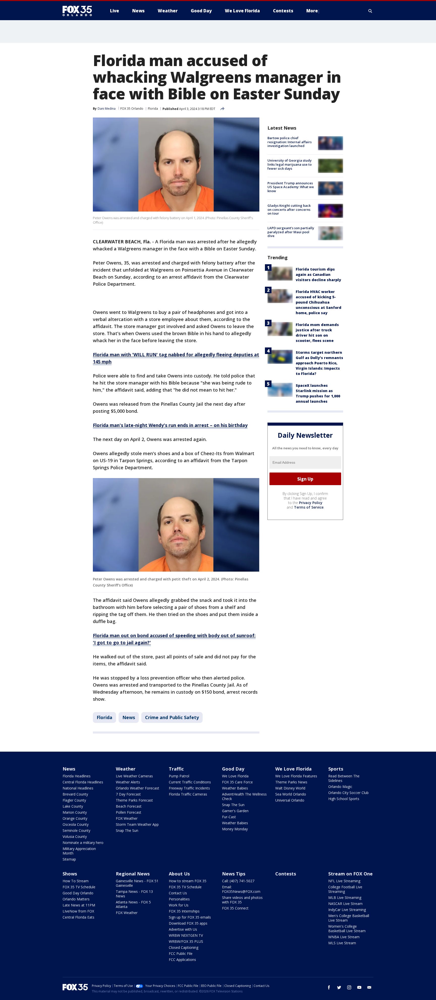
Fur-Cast (229, 816)
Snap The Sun (127, 830)
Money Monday (235, 829)
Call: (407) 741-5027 (238, 880)
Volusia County (75, 836)
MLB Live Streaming (344, 897)
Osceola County (76, 824)
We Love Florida (235, 776)
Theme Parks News (291, 782)
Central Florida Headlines (83, 782)
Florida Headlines (77, 776)
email (369, 987)
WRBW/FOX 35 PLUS (186, 941)
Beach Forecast (129, 806)
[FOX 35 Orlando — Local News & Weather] (79, 11)
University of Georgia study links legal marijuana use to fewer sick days (289, 164)
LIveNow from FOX (78, 911)
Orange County (75, 818)
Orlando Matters (76, 899)
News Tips (233, 874)
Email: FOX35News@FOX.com (241, 889)
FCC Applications (182, 959)
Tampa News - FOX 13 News (134, 893)
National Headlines (78, 788)
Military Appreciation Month (79, 851)
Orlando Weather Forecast (137, 788)
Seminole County (76, 830)
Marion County (75, 812)
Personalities (179, 899)
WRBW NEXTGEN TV (186, 935)
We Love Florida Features (296, 776)
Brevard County (75, 794)
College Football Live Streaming (345, 889)
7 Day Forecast (128, 794)
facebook (329, 987)
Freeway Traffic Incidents (189, 788)
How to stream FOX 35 (187, 880)
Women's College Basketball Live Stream (347, 928)
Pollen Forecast (128, 812)
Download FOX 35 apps (188, 923)
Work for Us (178, 905)
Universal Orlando (289, 800)
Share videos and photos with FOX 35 (242, 899)
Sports (335, 769)
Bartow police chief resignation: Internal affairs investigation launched (289, 142)
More (312, 11)
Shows (70, 874)
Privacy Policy (310, 502)
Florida (153, 108)
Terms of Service (308, 507)
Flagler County (74, 800)
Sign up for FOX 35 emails (190, 917)
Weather (125, 769)
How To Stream (76, 880)
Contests (285, 874)
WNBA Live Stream (344, 936)
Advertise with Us (183, 929)
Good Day (233, 769)
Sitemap (69, 859)
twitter (339, 987)
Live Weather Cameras (134, 776)
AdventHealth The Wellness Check (244, 796)
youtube (359, 987)
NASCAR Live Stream (345, 903)
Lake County (73, 806)
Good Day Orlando (78, 893)
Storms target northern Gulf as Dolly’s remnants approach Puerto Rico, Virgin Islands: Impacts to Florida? (319, 363)
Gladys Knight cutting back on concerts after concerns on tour (289, 209)
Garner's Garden (235, 810)
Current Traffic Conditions (190, 782)
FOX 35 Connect (235, 908)
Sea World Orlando (290, 794)
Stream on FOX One (350, 874)
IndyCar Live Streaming (347, 909)
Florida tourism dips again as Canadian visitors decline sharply (318, 274)
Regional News (133, 874)
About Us (179, 874)
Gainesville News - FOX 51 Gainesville (137, 883)
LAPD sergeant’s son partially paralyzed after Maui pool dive (290, 232)
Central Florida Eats (78, 917)
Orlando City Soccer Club (348, 792)
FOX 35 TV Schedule (79, 887)
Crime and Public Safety (172, 717)
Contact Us (178, 893)
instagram (349, 987)
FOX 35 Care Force (237, 782)
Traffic (176, 769)
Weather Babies (235, 788)
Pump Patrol (179, 776)
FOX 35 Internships (184, 911)
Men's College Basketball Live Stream (348, 918)
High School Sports (343, 798)
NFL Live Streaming (344, 880)
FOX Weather (127, 818)
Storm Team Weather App (137, 824)
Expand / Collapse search (370, 11)
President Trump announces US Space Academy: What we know (290, 187)
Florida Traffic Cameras (188, 794)
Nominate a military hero (83, 842)
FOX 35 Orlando (131, 108)
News (128, 717)
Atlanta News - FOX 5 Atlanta (133, 904)
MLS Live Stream (342, 942)
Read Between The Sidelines (344, 778)
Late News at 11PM (79, 905)
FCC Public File (181, 953)
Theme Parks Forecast (134, 800)
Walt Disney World (290, 788)
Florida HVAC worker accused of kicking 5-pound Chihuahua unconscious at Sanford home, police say (318, 302)
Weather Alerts (128, 782)
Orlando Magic (340, 786)
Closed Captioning (183, 947)
